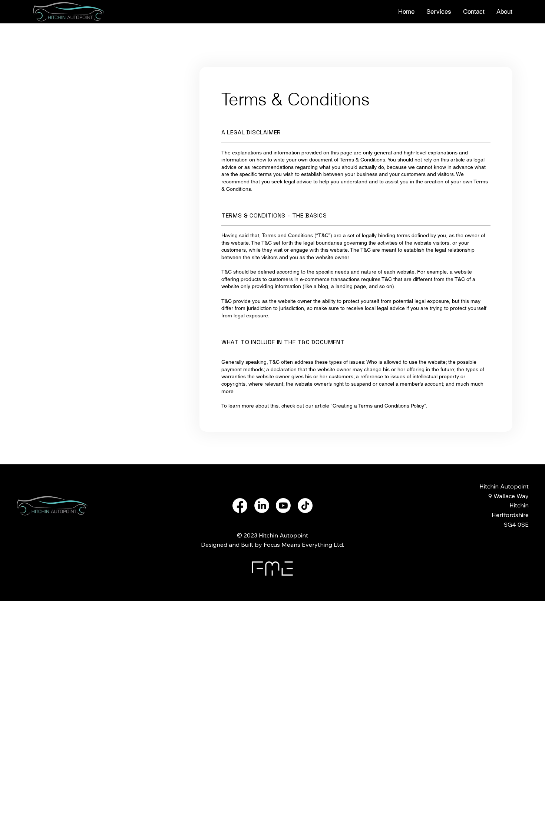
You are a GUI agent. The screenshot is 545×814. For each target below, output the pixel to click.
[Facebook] (239, 505)
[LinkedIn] (261, 505)
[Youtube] (283, 505)
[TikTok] (305, 505)
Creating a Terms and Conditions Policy (378, 406)
